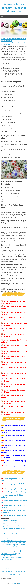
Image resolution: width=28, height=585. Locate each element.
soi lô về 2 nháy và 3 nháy (7, 564)
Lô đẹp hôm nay (18, 557)
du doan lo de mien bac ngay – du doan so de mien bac (14, 8)
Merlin (19, 583)
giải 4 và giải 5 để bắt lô (6, 553)
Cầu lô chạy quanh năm (6, 548)
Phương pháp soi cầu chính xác (9, 568)
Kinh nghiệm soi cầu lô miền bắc (10, 520)
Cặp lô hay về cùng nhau (20, 544)
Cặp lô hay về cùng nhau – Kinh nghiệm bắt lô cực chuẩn (13, 546)
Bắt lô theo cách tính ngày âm (8, 535)
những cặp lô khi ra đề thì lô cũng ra (9, 559)
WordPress (14, 583)
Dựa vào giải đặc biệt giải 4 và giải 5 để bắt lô (11, 551)
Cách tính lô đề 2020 (21, 542)
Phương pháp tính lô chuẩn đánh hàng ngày (11, 561)
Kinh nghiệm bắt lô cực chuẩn (8, 557)
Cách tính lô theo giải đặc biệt (8, 544)
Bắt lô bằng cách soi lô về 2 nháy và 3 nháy (10, 533)
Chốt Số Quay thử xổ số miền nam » (18, 574)
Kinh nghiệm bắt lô (16, 553)
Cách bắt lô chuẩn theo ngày (7, 540)
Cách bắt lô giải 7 (18, 540)
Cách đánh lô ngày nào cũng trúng (9, 542)
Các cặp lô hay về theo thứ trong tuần (9, 538)
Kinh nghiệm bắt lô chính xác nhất (9, 555)
